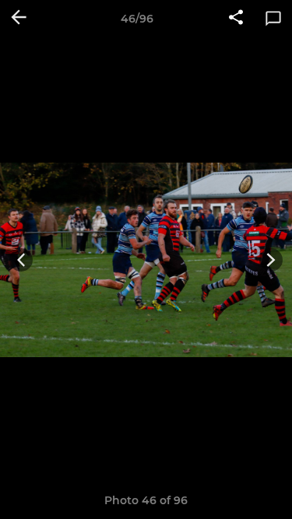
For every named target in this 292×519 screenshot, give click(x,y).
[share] (236, 19)
